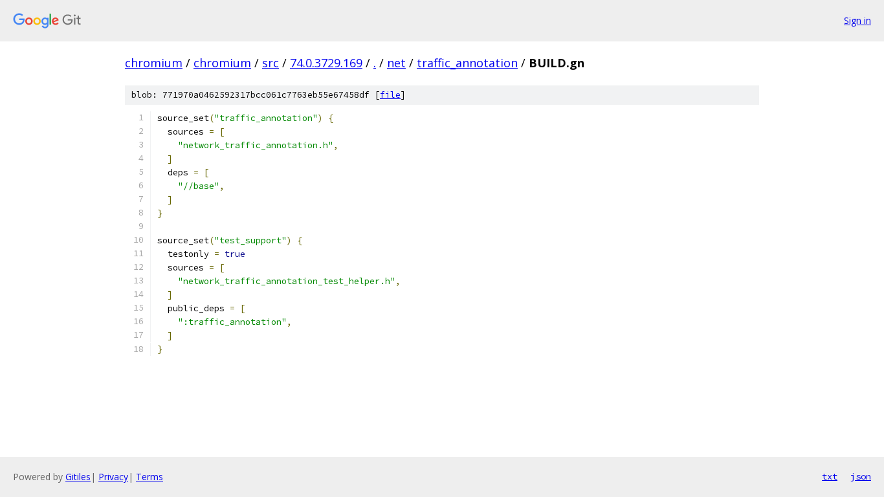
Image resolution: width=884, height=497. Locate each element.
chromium (153, 63)
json (860, 476)
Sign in (857, 20)
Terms (149, 476)
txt (829, 476)
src (270, 63)
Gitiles (78, 476)
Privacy (113, 476)
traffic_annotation (467, 63)
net (396, 63)
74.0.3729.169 (326, 63)
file (390, 94)
